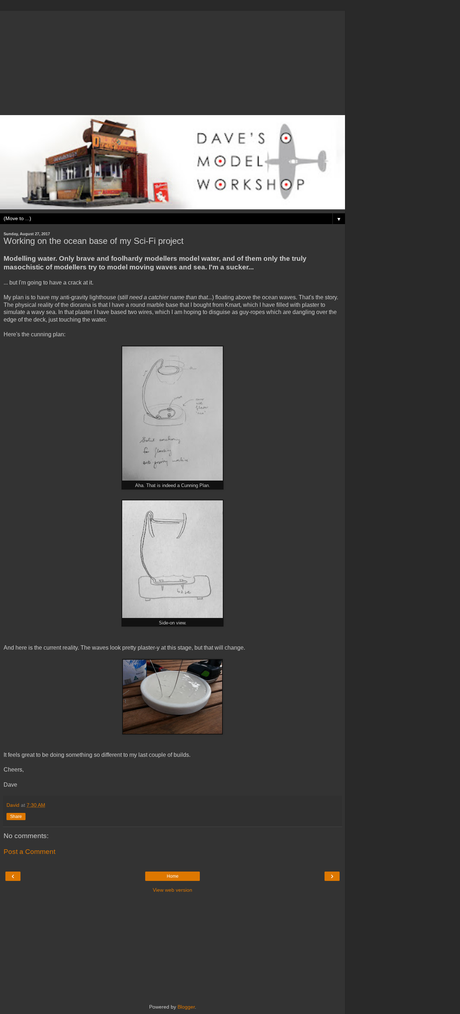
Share (16, 816)
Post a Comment (29, 851)
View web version (172, 890)
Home (173, 876)
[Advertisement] (172, 61)
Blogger (186, 1007)
